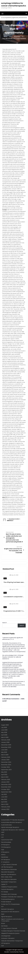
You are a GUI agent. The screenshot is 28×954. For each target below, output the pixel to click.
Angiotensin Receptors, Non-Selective (12, 830)
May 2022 (4, 799)
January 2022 (5, 809)
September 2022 (6, 792)
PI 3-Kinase (4, 892)
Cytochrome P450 (7, 840)
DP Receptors (5, 845)
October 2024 (5, 767)
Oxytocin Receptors (7, 889)
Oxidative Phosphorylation (9, 887)
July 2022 (4, 794)
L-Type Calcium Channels (9, 864)
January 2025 (5, 760)
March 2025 (4, 755)
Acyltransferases (6, 825)
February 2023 (5, 779)
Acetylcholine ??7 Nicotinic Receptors (12, 820)
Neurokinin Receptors (7, 872)
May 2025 (4, 752)
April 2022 (4, 802)
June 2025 (4, 750)
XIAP (2, 946)
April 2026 (4, 735)
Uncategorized (5, 936)
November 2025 (6, 747)
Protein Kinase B (6, 902)
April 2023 (4, 774)
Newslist (6, 952)
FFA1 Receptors (6, 847)
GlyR (2, 850)
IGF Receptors (5, 859)
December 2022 (6, 784)
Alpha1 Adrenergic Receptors (10, 827)
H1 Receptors (5, 852)
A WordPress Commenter (10, 699)
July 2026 (4, 727)
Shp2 (5, 578)
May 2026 (4, 732)
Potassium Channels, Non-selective (12, 897)
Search (4, 622)
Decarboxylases (6, 842)
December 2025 (6, 745)
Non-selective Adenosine (8, 879)
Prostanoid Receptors (8, 899)
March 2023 (4, 777)
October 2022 (5, 789)
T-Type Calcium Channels (9, 928)
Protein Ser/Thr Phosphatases (10, 904)
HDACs (3, 855)
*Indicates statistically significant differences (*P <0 (12, 638)
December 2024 (6, 762)
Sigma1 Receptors (6, 917)
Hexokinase (4, 857)
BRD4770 (4, 497)
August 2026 (5, 725)
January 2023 (5, 782)
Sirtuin (3, 923)
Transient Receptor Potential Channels (13, 931)
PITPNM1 (4, 209)
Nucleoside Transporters (8, 882)
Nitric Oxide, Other (6, 877)
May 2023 (4, 772)
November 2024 (6, 765)
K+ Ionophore (5, 862)
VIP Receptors (5, 943)
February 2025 (5, 757)
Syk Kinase (4, 926)
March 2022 (4, 804)
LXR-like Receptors (7, 867)
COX (2, 835)
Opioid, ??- (4, 884)
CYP (2, 837)
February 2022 (5, 807)
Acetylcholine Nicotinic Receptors (11, 822)
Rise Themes (20, 952)
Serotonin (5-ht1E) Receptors (10, 912)
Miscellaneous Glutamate (9, 869)
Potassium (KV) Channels (9, 894)
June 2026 (4, 730)
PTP (2, 907)
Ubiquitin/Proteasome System (10, 933)
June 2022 (4, 797)
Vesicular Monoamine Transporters (12, 941)
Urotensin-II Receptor (8, 938)
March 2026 (4, 737)
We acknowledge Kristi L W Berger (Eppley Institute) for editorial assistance (13, 657)
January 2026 (5, 742)
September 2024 (6, 769)
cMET (3, 832)
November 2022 (6, 787)
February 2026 (5, 740)
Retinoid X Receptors (7, 909)
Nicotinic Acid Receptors (8, 874)
